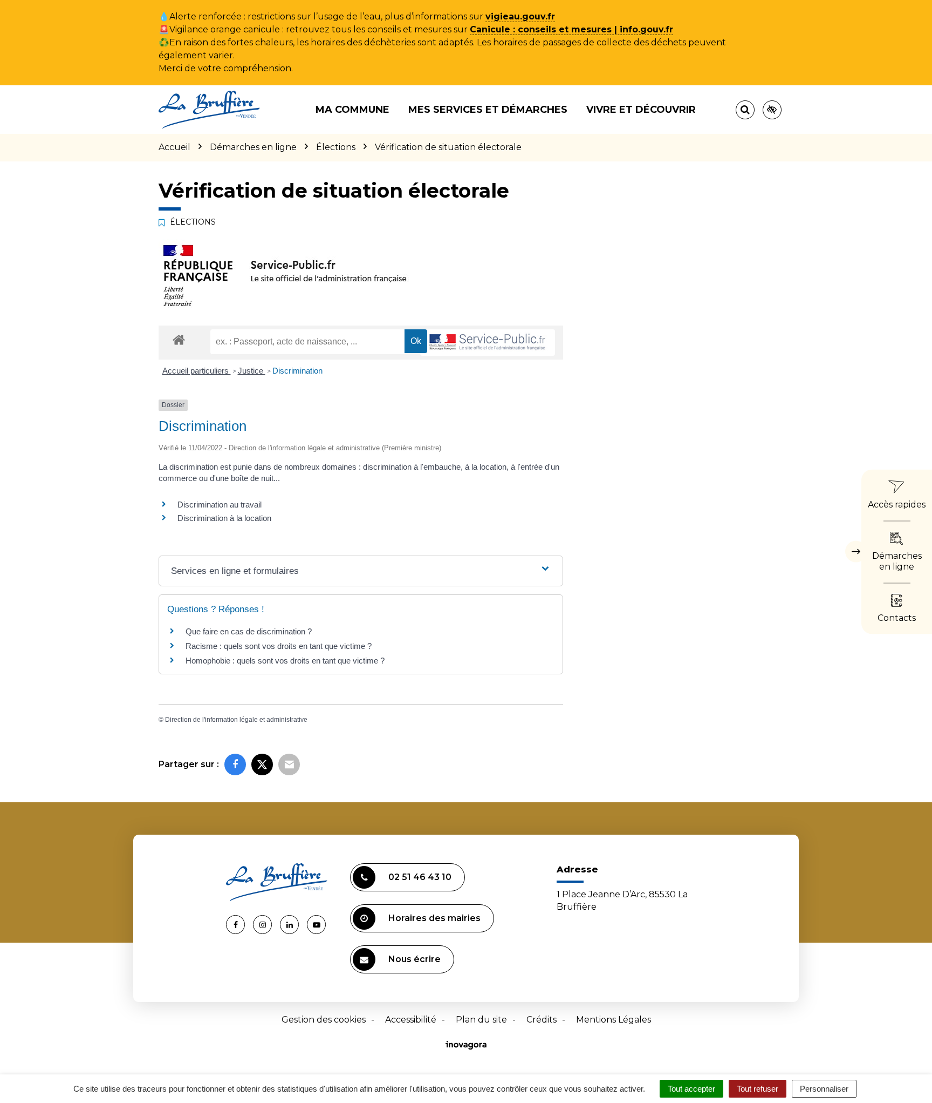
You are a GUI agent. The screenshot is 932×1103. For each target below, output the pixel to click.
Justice (251, 370)
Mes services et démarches (487, 110)
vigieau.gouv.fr (520, 16)
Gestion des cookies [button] (324, 1019)
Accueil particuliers (196, 370)
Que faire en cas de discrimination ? (249, 631)
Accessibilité (410, 1019)
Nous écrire (414, 959)
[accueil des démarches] (179, 339)
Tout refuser (757, 1088)
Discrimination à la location (224, 518)
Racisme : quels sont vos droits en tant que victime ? (279, 646)
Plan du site (481, 1019)
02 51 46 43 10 (419, 877)
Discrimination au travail (219, 504)
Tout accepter (691, 1088)
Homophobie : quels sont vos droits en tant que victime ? (285, 660)
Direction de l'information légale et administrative (236, 719)
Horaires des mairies (434, 918)
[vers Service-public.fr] (487, 342)
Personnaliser (824, 1088)
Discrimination (297, 370)
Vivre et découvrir (641, 110)
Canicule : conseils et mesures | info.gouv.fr (571, 29)
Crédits (541, 1019)
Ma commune (352, 110)
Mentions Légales (613, 1019)
